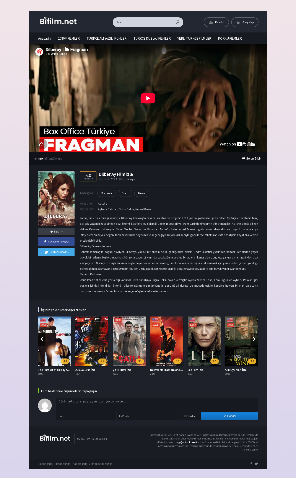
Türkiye (130, 179)
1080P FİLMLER (69, 38)
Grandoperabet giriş (100, 464)
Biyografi (106, 193)
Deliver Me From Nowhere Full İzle (171, 370)
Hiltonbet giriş (62, 464)
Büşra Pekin (126, 209)
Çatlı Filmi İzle (122, 370)
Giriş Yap (248, 22)
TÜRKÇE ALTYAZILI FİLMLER (107, 38)
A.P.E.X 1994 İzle (85, 370)
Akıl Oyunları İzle (236, 370)
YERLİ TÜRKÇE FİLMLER (194, 38)
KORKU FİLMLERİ (230, 38)
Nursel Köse (143, 209)
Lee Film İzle (195, 370)
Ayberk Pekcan (107, 209)
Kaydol (219, 22)
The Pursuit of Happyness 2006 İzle (60, 370)
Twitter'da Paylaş (58, 252)
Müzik (141, 193)
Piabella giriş (79, 464)
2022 (114, 179)
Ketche (102, 203)
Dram (125, 193)
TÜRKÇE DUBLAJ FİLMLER (152, 38)
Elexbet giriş (45, 464)
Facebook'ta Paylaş (59, 241)
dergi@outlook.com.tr (186, 442)
